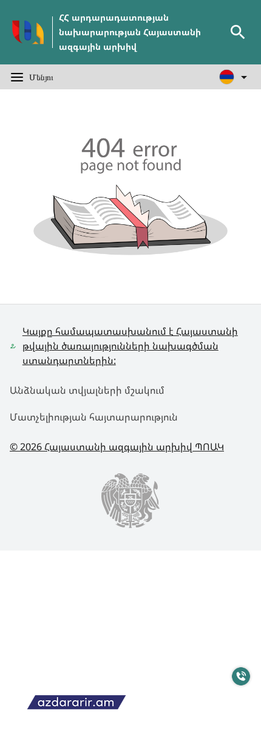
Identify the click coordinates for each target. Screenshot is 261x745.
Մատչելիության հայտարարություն (94, 417)
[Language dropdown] (235, 76)
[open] (238, 32)
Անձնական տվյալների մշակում (87, 390)
